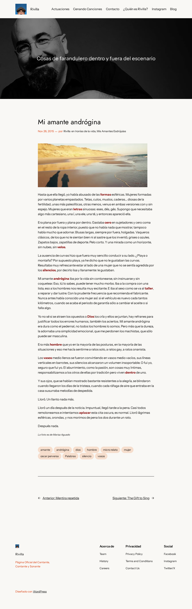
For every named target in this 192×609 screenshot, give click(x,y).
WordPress (40, 591)
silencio (86, 456)
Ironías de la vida (85, 131)
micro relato (110, 449)
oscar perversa (49, 456)
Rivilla (34, 9)
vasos (101, 456)
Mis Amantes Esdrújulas (111, 131)
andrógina (62, 449)
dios (78, 449)
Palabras (70, 456)
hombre (92, 449)
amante (45, 449)
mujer (127, 449)
